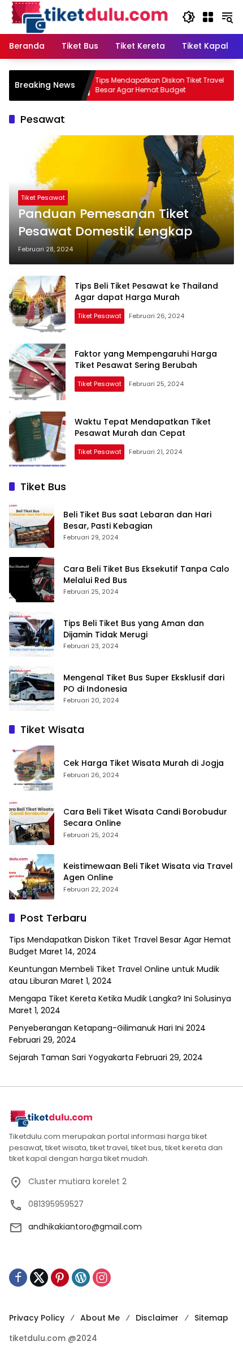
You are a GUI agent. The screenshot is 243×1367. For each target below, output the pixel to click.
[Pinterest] (60, 1278)
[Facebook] (18, 1278)
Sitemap (211, 1317)
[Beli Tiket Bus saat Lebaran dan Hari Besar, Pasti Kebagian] (31, 525)
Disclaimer (157, 1317)
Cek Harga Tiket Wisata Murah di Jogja (143, 763)
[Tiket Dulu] (90, 16)
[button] (189, 17)
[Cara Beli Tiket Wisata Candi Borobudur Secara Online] (31, 822)
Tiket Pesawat (43, 197)
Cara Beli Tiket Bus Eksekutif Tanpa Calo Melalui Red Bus (146, 575)
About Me (100, 1317)
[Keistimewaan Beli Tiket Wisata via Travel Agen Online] (31, 876)
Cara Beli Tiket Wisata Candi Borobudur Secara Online (145, 818)
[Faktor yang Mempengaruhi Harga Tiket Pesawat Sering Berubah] (37, 372)
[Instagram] (102, 1278)
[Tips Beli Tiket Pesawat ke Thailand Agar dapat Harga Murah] (37, 304)
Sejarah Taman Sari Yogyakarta (71, 1057)
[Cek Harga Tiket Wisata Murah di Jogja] (31, 768)
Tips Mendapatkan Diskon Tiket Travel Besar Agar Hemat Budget (139, 85)
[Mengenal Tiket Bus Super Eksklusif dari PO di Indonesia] (31, 688)
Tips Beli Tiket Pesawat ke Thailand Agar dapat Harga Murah (146, 291)
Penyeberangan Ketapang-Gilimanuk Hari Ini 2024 (107, 1028)
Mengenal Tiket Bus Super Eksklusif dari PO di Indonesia (143, 683)
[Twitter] (39, 1278)
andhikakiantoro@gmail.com (85, 1226)
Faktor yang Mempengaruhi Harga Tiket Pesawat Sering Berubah (146, 359)
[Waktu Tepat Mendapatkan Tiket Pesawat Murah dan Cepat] (37, 440)
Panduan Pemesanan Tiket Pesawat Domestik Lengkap (105, 222)
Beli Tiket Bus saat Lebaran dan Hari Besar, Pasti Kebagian (137, 520)
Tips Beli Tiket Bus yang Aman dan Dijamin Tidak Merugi (133, 629)
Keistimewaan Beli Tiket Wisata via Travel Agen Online (148, 872)
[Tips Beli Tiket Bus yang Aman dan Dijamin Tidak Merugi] (31, 634)
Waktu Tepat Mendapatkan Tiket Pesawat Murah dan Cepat (143, 427)
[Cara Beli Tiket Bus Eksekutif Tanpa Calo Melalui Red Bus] (31, 579)
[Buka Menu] (208, 17)
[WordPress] (81, 1278)
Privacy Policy (36, 1317)
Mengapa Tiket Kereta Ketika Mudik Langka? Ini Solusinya (120, 998)
